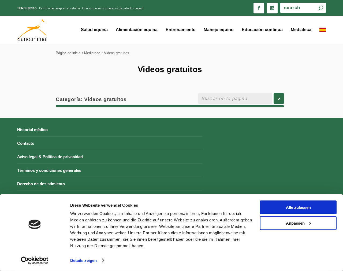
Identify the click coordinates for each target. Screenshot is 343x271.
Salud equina (94, 29)
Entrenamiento (181, 29)
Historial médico (32, 129)
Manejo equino (219, 29)
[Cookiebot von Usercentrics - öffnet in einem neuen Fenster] (34, 261)
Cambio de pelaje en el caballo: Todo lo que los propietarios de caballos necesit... (92, 8)
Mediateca (301, 29)
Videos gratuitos (116, 53)
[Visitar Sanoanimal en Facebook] (258, 8)
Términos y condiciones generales (49, 170)
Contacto (25, 143)
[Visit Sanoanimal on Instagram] (272, 8)
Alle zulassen (298, 207)
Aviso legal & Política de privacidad (50, 156)
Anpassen (295, 223)
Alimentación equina (137, 29)
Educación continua (262, 29)
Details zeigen (83, 260)
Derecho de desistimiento (41, 183)
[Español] (322, 30)
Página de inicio (68, 53)
